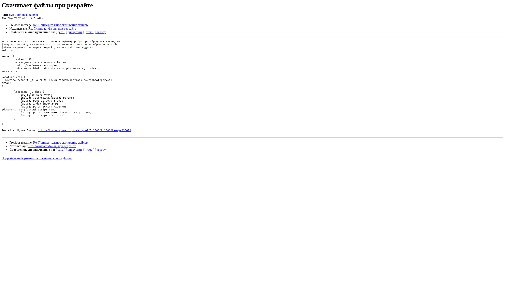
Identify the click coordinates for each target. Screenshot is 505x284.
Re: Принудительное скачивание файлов (60, 25)
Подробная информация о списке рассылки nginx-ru (37, 158)
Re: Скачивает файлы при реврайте (52, 28)
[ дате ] (60, 32)
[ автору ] (101, 32)
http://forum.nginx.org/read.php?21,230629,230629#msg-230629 (84, 130)
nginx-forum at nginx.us (24, 14)
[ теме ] (89, 32)
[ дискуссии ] (75, 32)
